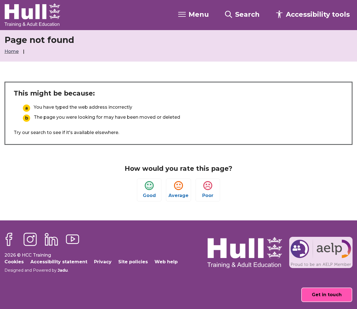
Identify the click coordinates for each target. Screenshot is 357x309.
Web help (166, 261)
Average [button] (178, 195)
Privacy (103, 261)
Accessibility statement (58, 261)
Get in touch (327, 294)
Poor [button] (207, 195)
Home (12, 51)
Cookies (14, 261)
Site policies (133, 261)
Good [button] (149, 195)
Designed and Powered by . (36, 270)
